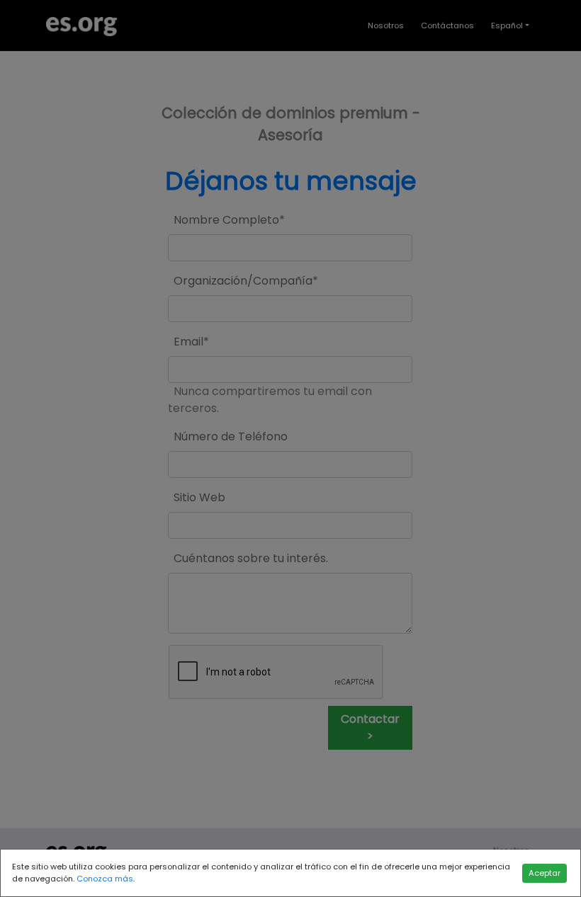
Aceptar (544, 873)
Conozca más (105, 878)
